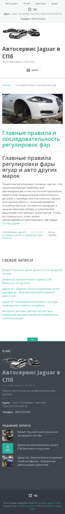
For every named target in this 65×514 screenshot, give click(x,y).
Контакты (41, 3)
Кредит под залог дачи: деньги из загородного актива (37, 433)
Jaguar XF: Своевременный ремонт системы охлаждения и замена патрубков (30, 303)
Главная (6, 85)
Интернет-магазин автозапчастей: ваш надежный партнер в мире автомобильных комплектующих (30, 314)
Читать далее (12, 223)
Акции (54, 3)
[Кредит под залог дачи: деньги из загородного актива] (7, 435)
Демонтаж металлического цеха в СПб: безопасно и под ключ (27, 281)
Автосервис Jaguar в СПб (47, 503)
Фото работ (11, 3)
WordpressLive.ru (25, 506)
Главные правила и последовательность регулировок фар (31, 138)
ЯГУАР (27, 3)
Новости (6, 238)
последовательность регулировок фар (22, 235)
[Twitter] (29, 9)
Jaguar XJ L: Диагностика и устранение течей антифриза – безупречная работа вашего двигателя (30, 292)
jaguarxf (22, 232)
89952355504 (38, 18)
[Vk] (35, 9)
